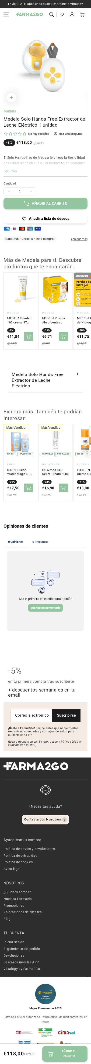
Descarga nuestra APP (21, 962)
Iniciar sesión (14, 942)
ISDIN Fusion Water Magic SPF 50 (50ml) (19, 472)
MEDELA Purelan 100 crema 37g (19, 320)
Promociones (14, 905)
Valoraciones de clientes (23, 912)
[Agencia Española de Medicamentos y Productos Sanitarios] (24, 1032)
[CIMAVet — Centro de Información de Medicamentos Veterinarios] (66, 1032)
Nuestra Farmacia (18, 899)
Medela (10, 111)
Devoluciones (14, 955)
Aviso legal (12, 869)
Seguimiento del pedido (22, 949)
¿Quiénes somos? (17, 892)
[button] (51, 14)
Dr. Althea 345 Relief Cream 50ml (55, 472)
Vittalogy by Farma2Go (22, 969)
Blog (7, 919)
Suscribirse (66, 715)
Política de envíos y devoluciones (29, 849)
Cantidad (10, 183)
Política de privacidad (20, 855)
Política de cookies (18, 862)
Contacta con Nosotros (42, 819)
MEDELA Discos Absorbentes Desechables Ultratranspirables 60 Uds (55, 320)
